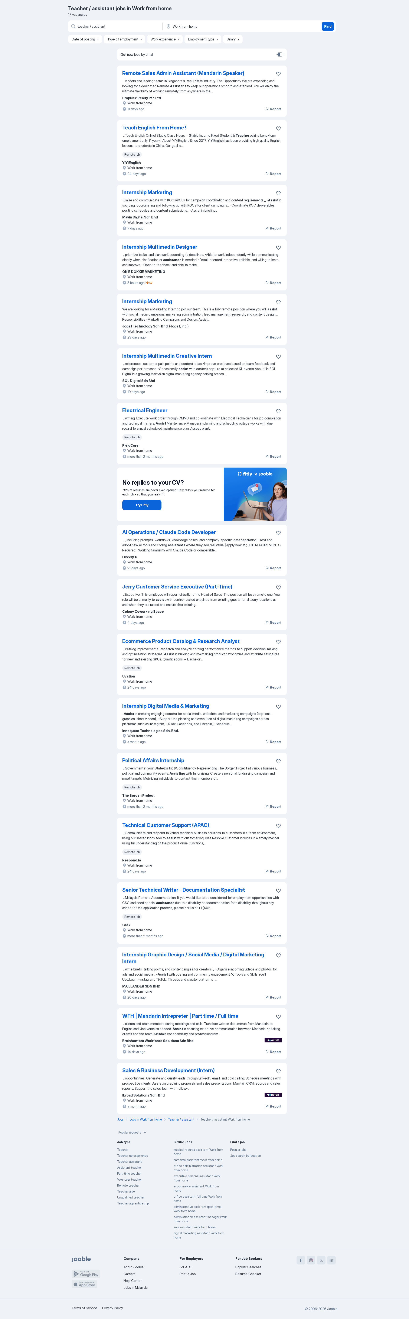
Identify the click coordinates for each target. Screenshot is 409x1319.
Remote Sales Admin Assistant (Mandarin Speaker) (183, 73)
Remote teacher (128, 1185)
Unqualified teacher (130, 1197)
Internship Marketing (147, 192)
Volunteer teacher (129, 1179)
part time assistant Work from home (198, 1160)
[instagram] (311, 1260)
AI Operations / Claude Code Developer (169, 532)
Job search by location (245, 1155)
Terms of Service (84, 1308)
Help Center (133, 1281)
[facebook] (301, 1260)
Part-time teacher (129, 1173)
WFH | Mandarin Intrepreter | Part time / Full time (180, 1016)
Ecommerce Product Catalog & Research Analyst (181, 641)
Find (327, 26)
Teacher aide (126, 1191)
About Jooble (134, 1267)
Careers (129, 1274)
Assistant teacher (129, 1167)
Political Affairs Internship (153, 760)
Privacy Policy (112, 1308)
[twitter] (321, 1260)
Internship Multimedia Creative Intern (167, 356)
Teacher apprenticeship (133, 1203)
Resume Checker (248, 1274)
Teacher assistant (129, 1161)
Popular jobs (238, 1149)
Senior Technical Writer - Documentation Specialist (183, 890)
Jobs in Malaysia (136, 1287)
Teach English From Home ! (154, 128)
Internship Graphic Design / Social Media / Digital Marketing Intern (193, 958)
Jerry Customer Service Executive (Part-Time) (177, 587)
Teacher (122, 1149)
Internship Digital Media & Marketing (165, 706)
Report (275, 109)
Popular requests (129, 1132)
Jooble (332, 1309)
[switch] (280, 54)
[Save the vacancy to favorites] (278, 73)
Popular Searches (248, 1267)
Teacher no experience (132, 1155)
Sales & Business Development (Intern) (168, 1070)
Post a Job (188, 1274)
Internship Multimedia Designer (159, 247)
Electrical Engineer (144, 410)
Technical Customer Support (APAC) (165, 825)
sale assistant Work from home (195, 1227)
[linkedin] (331, 1260)
